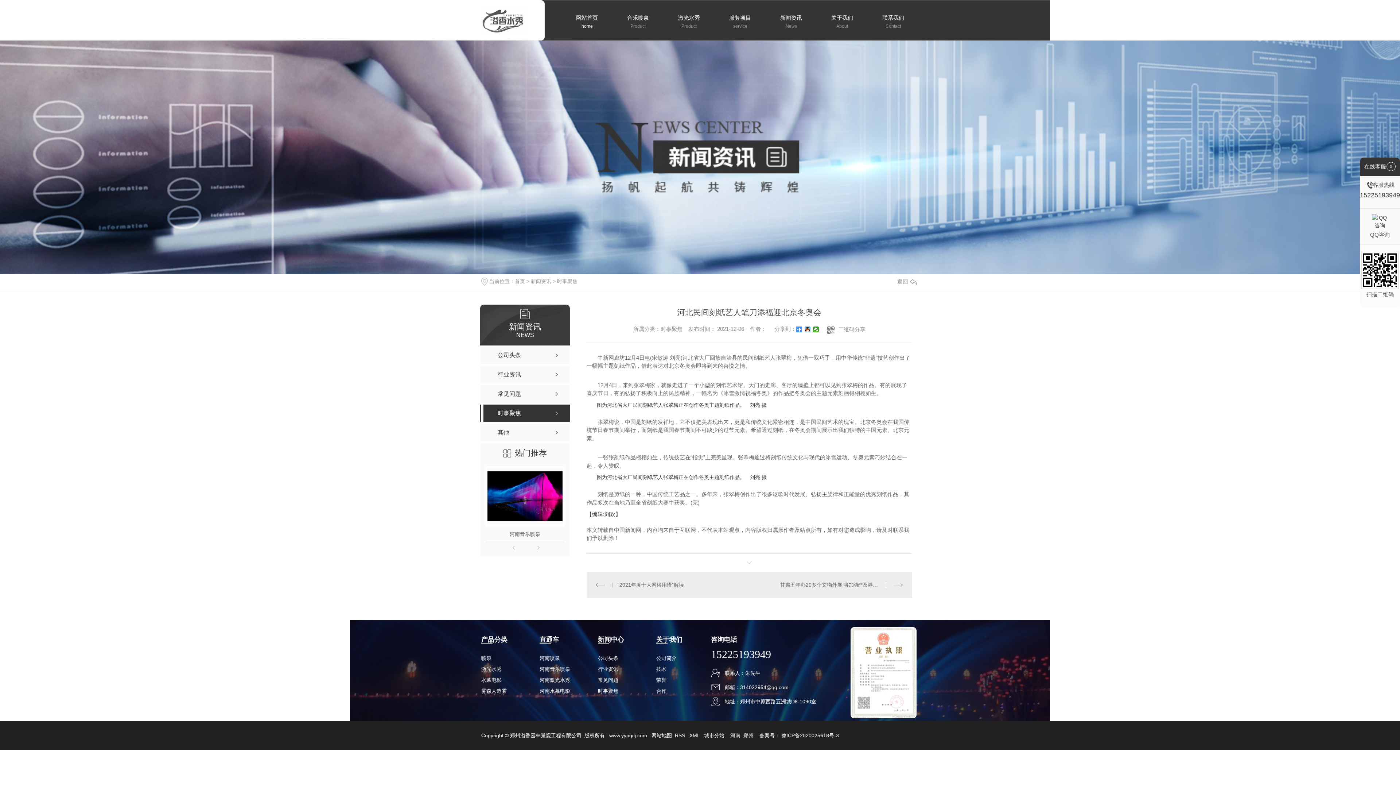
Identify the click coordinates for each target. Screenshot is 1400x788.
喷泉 (486, 658)
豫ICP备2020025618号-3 (810, 735)
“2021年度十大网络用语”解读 (651, 585)
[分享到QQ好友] (808, 329)
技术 (661, 669)
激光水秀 (491, 669)
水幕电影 (491, 680)
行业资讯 (608, 669)
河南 (735, 735)
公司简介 (666, 658)
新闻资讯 (541, 281)
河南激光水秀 (555, 680)
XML (695, 735)
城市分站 (714, 735)
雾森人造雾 (494, 691)
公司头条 (608, 658)
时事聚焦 (567, 281)
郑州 (748, 735)
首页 (520, 281)
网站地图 (662, 735)
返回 (902, 281)
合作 (661, 691)
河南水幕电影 (555, 691)
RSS (681, 735)
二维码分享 (852, 329)
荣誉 (661, 680)
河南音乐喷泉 (525, 534)
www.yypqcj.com (628, 735)
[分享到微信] (816, 329)
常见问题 (608, 680)
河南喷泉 (550, 658)
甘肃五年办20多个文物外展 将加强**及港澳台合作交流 (841, 585)
